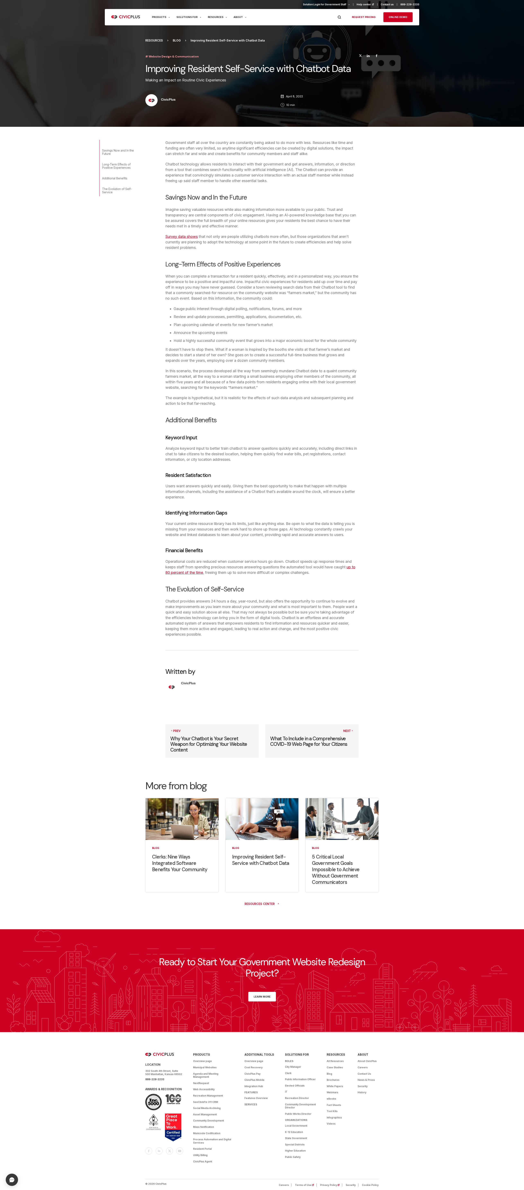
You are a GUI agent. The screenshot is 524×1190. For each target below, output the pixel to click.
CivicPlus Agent (202, 1161)
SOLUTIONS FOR (187, 17)
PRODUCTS (159, 17)
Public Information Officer (300, 1079)
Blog (177, 40)
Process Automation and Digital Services (212, 1141)
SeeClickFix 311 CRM (205, 1101)
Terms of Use (306, 1185)
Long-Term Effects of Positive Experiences (116, 166)
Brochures (333, 1079)
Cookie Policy (370, 1185)
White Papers (335, 1086)
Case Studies (335, 1067)
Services (250, 1104)
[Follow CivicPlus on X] (169, 1150)
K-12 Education (294, 1132)
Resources (154, 40)
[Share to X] (360, 56)
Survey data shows (181, 236)
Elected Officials (295, 1085)
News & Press (366, 1079)
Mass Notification (203, 1126)
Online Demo (398, 17)
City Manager (293, 1066)
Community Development (208, 1120)
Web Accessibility (204, 1089)
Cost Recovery (253, 1067)
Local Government (296, 1125)
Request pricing (364, 17)
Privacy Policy (331, 1185)
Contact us (387, 4)
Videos (331, 1123)
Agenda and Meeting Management (205, 1075)
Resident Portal (202, 1148)
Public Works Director (298, 1113)
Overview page (202, 1061)
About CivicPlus (367, 1061)
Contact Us (364, 1073)
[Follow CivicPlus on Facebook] (148, 1150)
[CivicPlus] (151, 100)
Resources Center (260, 904)
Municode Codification (206, 1133)
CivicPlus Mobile (254, 1079)
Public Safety (293, 1157)
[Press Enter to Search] (339, 17)
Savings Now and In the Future (118, 152)
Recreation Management (208, 1095)
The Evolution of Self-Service (117, 190)
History (362, 1092)
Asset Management (205, 1114)
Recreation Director (297, 1098)
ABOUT (238, 17)
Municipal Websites (205, 1067)
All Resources (335, 1061)
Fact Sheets (334, 1105)
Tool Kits (332, 1111)
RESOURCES (215, 17)
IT (286, 1091)
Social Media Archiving (207, 1108)
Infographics (334, 1117)
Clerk (288, 1073)
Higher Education (295, 1150)
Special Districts (295, 1144)
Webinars (332, 1092)
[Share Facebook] (376, 56)
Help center (367, 4)
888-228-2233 (409, 4)
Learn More (262, 996)
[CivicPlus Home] (125, 17)
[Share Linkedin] (368, 56)
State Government (296, 1138)
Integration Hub (253, 1086)
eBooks (331, 1098)
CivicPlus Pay (252, 1073)
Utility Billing (200, 1155)
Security (363, 1086)
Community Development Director (300, 1106)
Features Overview (256, 1098)
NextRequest (201, 1083)
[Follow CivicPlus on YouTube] (179, 1150)
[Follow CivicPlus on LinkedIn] (159, 1150)
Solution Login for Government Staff (324, 4)
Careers (363, 1067)
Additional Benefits (114, 178)
